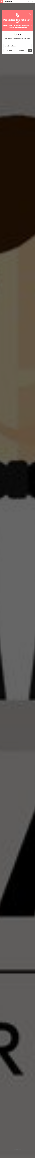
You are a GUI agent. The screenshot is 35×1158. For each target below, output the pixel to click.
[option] (17, 580)
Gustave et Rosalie (8, 2)
